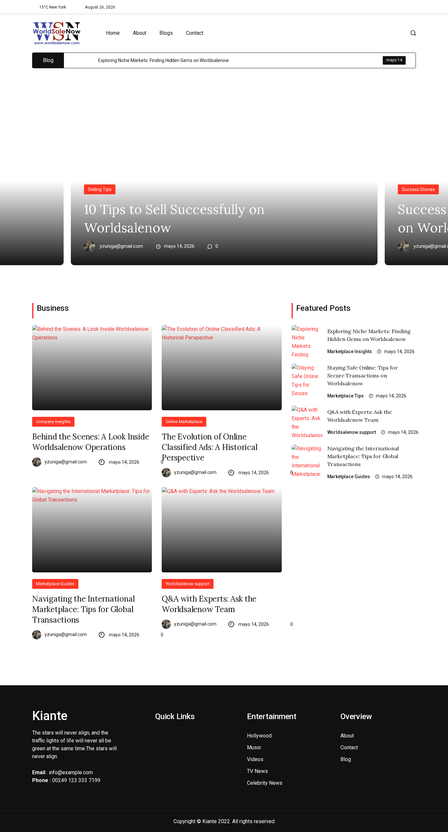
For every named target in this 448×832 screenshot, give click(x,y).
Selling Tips (100, 189)
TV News (257, 771)
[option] (257, 60)
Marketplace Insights (349, 351)
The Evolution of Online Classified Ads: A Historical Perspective (209, 447)
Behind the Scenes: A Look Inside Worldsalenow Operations (90, 442)
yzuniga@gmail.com (121, 246)
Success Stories (418, 189)
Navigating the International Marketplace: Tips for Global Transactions (83, 609)
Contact (194, 33)
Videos (255, 759)
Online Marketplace (184, 421)
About (139, 33)
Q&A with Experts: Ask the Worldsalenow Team (209, 604)
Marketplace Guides (55, 583)
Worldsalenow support (188, 583)
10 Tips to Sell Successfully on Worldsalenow (174, 218)
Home (113, 33)
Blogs (166, 33)
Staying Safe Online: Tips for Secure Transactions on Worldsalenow (362, 375)
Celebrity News (264, 783)
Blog (345, 759)
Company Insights (53, 421)
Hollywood (259, 736)
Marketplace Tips (345, 395)
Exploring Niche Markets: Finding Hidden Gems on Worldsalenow (163, 60)
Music (254, 747)
